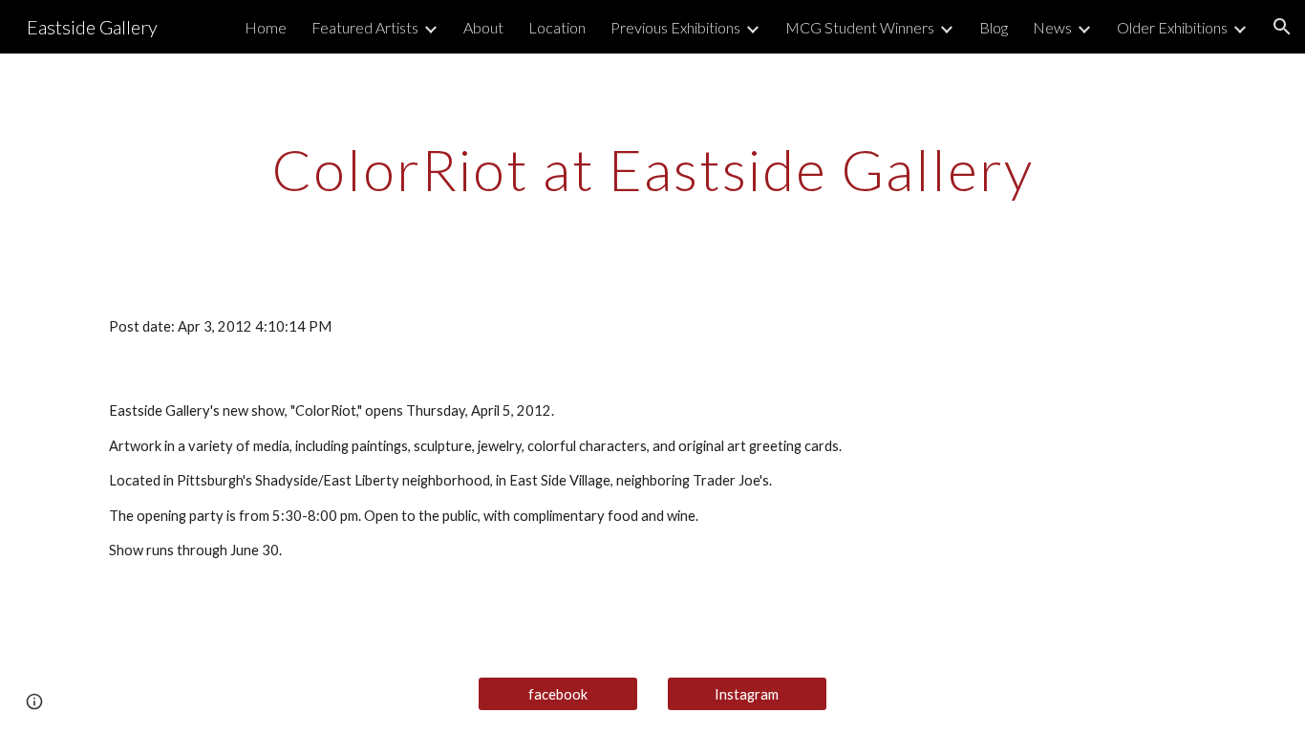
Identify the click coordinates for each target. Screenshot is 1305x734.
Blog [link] (993, 27)
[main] (652, 169)
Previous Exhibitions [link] (675, 27)
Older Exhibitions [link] (1172, 27)
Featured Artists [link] (364, 27)
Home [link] (266, 27)
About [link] (483, 27)
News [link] (1052, 27)
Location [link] (557, 27)
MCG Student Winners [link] (859, 27)
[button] (1282, 27)
